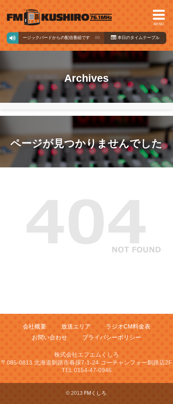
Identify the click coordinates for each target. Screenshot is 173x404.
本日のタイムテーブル (138, 37)
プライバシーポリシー (111, 337)
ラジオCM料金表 (128, 326)
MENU (159, 24)
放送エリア (76, 326)
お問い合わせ (49, 337)
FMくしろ (59, 17)
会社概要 (34, 326)
